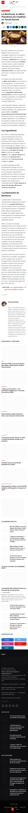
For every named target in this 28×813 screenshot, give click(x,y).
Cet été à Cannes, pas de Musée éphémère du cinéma (11, 463)
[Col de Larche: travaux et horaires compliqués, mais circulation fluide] (4, 607)
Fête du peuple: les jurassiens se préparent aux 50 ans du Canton (18, 761)
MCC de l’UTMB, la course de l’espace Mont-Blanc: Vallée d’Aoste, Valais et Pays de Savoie (12, 365)
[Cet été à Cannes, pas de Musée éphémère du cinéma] (14, 451)
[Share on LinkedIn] (13, 27)
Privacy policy (4, 701)
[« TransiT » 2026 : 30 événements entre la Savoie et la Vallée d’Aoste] (4, 747)
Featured (4, 294)
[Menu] (2, 2)
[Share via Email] (16, 27)
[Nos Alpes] (14, 2)
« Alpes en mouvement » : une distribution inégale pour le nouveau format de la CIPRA (12, 390)
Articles (6, 6)
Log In (17, 809)
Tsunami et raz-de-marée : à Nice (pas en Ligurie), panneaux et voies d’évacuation (18, 626)
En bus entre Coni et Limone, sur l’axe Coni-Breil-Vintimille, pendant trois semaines (13, 439)
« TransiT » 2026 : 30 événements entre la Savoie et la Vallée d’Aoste (18, 746)
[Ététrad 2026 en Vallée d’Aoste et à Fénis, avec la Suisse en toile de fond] (14, 403)
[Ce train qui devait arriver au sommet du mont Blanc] (4, 718)
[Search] (26, 2)
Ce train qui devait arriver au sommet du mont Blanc (18, 716)
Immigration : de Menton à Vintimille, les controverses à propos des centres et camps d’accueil (18, 792)
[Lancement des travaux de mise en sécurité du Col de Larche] (14, 579)
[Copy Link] (22, 27)
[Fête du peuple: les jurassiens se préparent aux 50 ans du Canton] (4, 761)
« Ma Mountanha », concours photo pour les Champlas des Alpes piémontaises (17, 727)
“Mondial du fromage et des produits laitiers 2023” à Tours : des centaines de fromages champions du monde (18, 781)
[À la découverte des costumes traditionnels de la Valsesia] (4, 737)
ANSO (16, 692)
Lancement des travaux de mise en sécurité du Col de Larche (13, 589)
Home (2, 6)
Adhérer (16, 807)
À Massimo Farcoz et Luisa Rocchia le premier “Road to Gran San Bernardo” (18, 770)
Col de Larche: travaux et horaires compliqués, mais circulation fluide (18, 606)
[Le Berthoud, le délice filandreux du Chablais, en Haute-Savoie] (14, 44)
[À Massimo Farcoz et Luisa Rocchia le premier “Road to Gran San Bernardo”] (4, 771)
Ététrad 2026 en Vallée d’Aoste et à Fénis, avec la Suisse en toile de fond (12, 415)
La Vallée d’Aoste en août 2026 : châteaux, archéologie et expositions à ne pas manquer (18, 616)
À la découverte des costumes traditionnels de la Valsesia (17, 736)
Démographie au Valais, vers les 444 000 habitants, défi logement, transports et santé (14, 488)
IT (12, 809)
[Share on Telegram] (25, 27)
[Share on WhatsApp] (19, 27)
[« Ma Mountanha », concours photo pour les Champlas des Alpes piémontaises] (4, 727)
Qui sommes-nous (8, 807)
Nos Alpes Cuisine (5, 10)
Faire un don (22, 807)
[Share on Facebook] (8, 27)
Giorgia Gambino (8, 23)
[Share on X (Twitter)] (11, 27)
